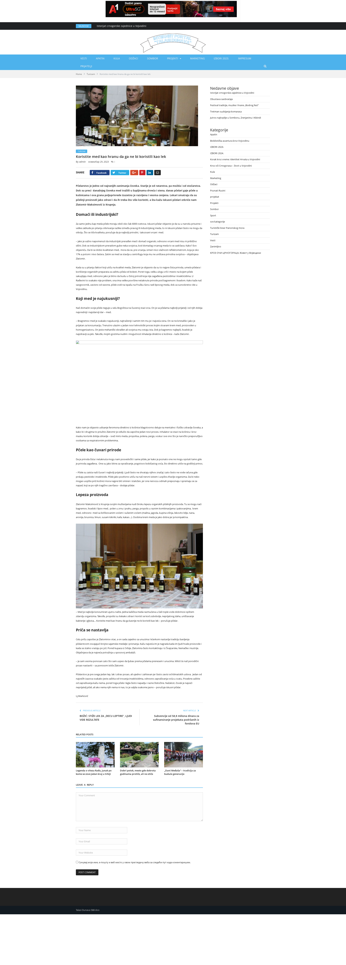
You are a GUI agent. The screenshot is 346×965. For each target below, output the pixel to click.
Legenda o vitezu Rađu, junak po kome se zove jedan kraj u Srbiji (94, 772)
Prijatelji (86, 66)
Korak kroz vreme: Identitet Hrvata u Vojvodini (235, 159)
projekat (214, 196)
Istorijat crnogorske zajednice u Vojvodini (121, 26)
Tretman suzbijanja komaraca (226, 111)
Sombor (152, 58)
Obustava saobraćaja (221, 99)
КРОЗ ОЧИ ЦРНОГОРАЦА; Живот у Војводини (235, 252)
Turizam (81, 151)
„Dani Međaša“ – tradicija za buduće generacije (180, 772)
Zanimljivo (215, 246)
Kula (117, 58)
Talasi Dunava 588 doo (87, 910)
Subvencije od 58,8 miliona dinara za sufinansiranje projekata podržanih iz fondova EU (176, 719)
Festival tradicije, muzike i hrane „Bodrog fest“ (234, 105)
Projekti (172, 58)
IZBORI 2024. (217, 153)
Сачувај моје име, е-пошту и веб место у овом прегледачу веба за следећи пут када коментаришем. (135, 862)
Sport (213, 215)
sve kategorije (217, 221)
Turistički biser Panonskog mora (227, 228)
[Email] (157, 172)
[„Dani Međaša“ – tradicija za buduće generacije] (183, 754)
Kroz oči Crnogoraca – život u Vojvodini (231, 165)
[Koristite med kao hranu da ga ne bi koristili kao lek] (139, 116)
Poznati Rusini (217, 190)
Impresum (244, 58)
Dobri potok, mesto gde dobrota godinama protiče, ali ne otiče (138, 772)
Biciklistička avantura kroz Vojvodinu (229, 140)
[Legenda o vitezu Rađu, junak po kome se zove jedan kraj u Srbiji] (95, 754)
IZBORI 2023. (221, 58)
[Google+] (134, 172)
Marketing (197, 58)
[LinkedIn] (150, 172)
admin (82, 161)
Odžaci (133, 58)
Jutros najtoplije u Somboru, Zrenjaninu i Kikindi (235, 117)
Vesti (83, 58)
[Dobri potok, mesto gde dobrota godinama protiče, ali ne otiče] (139, 754)
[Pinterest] (142, 172)
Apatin (100, 58)
